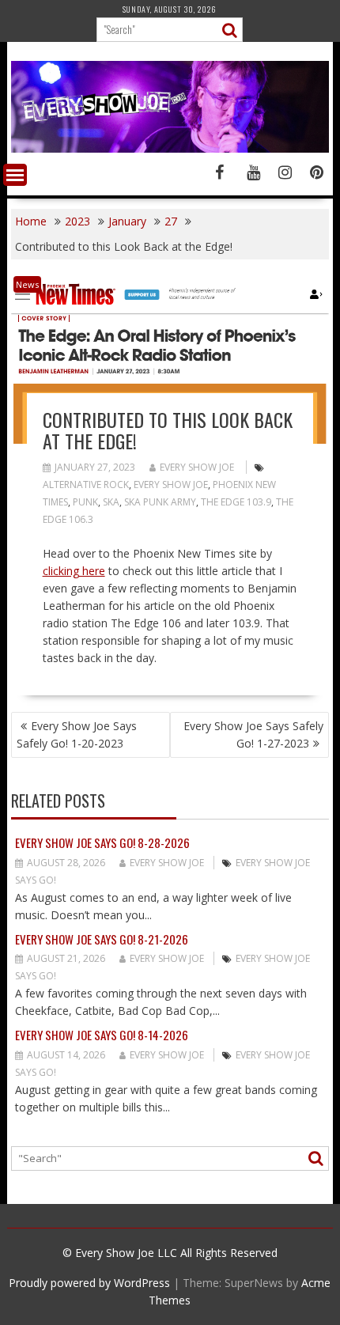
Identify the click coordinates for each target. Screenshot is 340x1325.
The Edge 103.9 (236, 502)
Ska (111, 502)
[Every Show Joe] (170, 148)
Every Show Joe (197, 467)
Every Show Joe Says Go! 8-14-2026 (101, 1034)
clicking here (74, 570)
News (27, 284)
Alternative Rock (86, 484)
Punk (85, 502)
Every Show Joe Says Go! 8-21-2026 (101, 939)
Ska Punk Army (160, 502)
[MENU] (15, 175)
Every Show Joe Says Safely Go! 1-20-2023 (77, 734)
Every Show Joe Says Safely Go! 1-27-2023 (253, 734)
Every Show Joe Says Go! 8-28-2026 (102, 842)
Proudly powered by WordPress (89, 1282)
